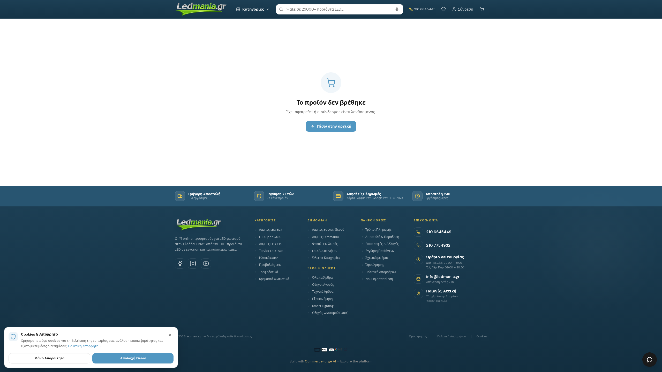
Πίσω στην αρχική (334, 126)
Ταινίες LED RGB (271, 251)
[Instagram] (193, 263)
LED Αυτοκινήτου (324, 251)
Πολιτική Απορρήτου (380, 272)
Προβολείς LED (270, 265)
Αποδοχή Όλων (133, 358)
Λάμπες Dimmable (325, 237)
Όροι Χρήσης (374, 265)
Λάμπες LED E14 (270, 244)
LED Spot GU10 (270, 237)
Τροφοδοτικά (268, 272)
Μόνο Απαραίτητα (49, 358)
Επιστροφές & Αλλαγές (382, 244)
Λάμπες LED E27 (270, 230)
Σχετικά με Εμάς (376, 258)
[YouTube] (206, 263)
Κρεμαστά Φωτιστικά (274, 279)
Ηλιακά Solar (268, 258)
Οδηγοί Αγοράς (323, 285)
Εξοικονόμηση (322, 299)
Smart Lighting (323, 306)
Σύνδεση (465, 9)
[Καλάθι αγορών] (482, 9)
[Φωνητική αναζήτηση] (397, 9)
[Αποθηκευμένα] (443, 9)
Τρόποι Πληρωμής (378, 230)
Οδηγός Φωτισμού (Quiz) (330, 313)
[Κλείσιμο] (170, 335)
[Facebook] (180, 263)
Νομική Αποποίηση (379, 279)
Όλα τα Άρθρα (322, 278)
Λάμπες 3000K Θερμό (328, 230)
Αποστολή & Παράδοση (382, 237)
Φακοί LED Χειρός (325, 244)
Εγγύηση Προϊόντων (380, 251)
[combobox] (339, 9)
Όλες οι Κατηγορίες (326, 258)
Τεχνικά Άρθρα (322, 292)
